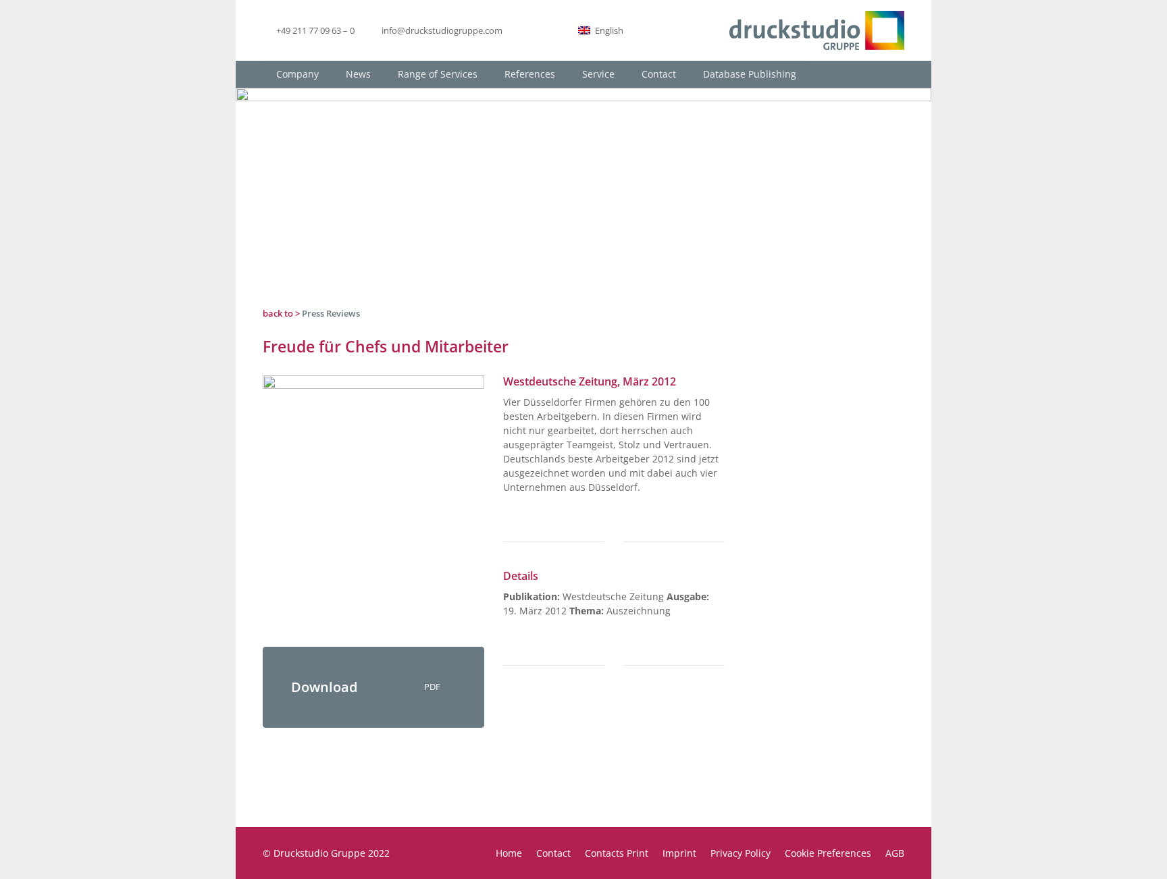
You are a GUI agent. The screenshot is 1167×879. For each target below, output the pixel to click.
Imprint (679, 853)
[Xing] (552, 30)
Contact (553, 853)
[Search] (893, 74)
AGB (894, 853)
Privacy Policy (740, 853)
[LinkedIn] (528, 30)
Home (509, 853)
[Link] (816, 30)
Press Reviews (331, 313)
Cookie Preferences (828, 853)
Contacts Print (616, 853)
